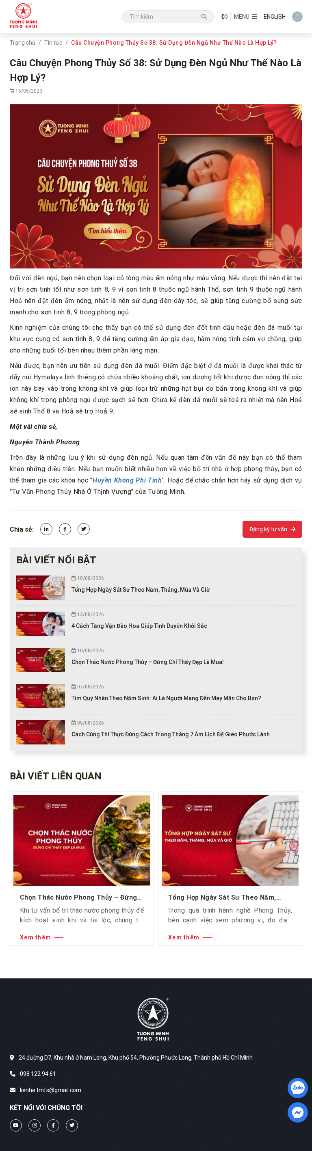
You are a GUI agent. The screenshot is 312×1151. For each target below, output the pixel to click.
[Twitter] (84, 529)
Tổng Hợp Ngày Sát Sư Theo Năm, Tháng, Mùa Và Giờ (222, 898)
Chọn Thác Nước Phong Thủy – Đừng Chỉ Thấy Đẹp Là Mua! (78, 898)
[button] (245, 17)
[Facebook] (65, 529)
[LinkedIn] (46, 529)
